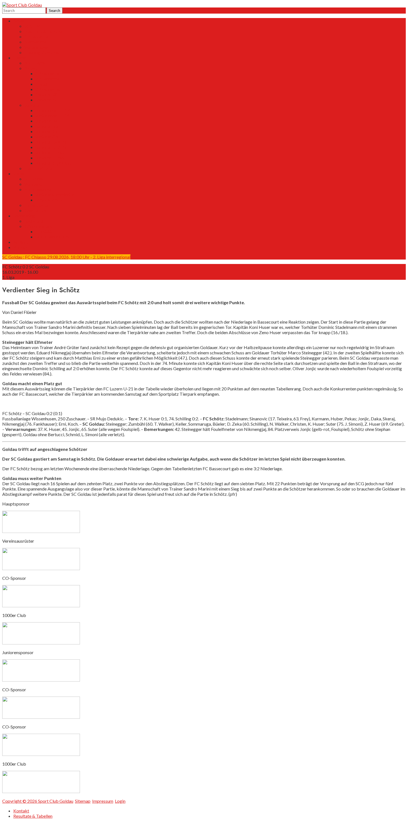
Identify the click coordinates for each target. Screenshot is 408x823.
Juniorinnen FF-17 (53, 110)
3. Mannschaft (49, 89)
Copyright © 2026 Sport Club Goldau (37, 801)
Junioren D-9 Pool (53, 141)
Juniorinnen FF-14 (53, 115)
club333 (43, 231)
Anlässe (20, 242)
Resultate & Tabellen (44, 31)
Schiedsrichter (49, 199)
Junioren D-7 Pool (53, 147)
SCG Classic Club (52, 236)
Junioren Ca (47, 131)
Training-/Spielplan (42, 52)
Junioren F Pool (50, 157)
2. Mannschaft (49, 78)
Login (120, 801)
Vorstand (33, 184)
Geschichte (35, 210)
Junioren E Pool (50, 152)
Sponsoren (34, 220)
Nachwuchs (35, 41)
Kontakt (21, 247)
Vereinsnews (36, 47)
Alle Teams (34, 62)
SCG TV (32, 26)
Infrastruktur (36, 205)
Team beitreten (39, 168)
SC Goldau (34, 178)
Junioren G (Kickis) (53, 163)
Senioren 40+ (48, 99)
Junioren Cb (47, 136)
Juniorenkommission (55, 194)
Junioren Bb (47, 126)
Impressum (102, 801)
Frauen (42, 84)
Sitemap (82, 801)
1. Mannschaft (38, 36)
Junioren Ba (47, 120)
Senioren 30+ (48, 94)
